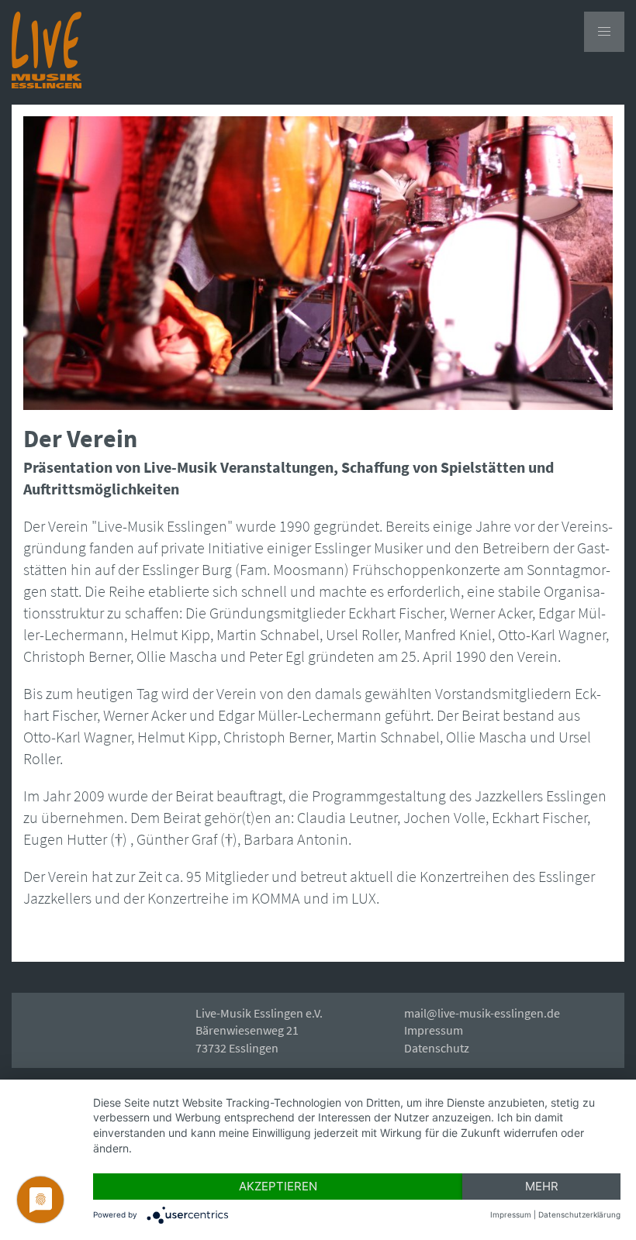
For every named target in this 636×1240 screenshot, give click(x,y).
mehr (541, 1186)
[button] (604, 32)
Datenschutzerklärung (579, 1214)
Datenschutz (436, 1048)
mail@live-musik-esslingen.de (482, 1013)
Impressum (433, 1030)
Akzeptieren (278, 1186)
